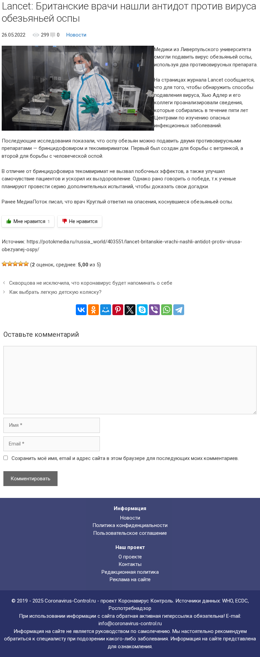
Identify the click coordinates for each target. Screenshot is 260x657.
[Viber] (154, 309)
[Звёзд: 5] (26, 263)
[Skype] (142, 309)
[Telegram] (178, 309)
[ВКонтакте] (81, 309)
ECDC (241, 601)
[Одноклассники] (93, 309)
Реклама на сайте (130, 579)
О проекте (130, 557)
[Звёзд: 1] (4, 263)
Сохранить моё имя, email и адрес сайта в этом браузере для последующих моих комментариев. (125, 458)
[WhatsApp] (166, 309)
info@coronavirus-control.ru (130, 623)
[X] (130, 309)
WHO (227, 601)
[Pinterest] (117, 309)
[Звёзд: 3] (15, 263)
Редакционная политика (130, 572)
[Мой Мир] (105, 309)
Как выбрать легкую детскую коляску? (55, 292)
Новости (76, 35)
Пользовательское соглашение (130, 533)
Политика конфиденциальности (130, 525)
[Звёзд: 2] (10, 263)
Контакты (130, 564)
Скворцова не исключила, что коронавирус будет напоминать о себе (90, 283)
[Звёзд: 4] (20, 263)
